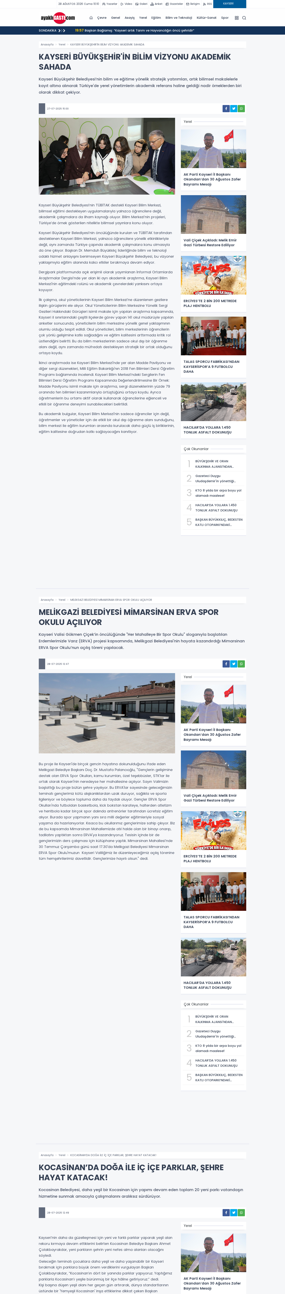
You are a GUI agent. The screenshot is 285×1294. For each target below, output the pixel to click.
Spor (224, 17)
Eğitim (156, 17)
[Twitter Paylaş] (233, 108)
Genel (115, 17)
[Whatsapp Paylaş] (241, 108)
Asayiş (130, 17)
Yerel (143, 17)
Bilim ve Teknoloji (179, 17)
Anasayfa (47, 44)
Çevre (101, 17)
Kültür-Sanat (207, 17)
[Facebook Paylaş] (226, 108)
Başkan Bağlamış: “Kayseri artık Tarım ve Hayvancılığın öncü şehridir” (134, 30)
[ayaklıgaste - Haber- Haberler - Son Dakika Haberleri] (58, 18)
